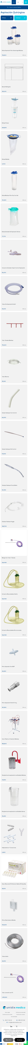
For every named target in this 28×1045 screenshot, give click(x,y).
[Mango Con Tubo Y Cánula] (14, 543)
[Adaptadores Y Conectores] (14, 833)
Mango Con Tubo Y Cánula (8, 557)
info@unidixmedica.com (15, 1022)
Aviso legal (7, 1012)
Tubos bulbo (5, 956)
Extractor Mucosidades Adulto (10, 594)
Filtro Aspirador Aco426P (8, 666)
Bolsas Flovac (5, 123)
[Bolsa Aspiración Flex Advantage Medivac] (14, 35)
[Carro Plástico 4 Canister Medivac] (14, 724)
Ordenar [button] (18, 18)
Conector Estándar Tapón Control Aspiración (13, 268)
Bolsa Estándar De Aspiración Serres (11, 231)
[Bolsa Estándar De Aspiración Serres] (14, 217)
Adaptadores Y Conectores (9, 847)
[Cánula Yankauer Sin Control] (14, 434)
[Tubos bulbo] (14, 941)
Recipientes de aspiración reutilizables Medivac (14, 775)
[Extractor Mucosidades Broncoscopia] (14, 615)
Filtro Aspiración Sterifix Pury (9, 702)
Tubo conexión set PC (7, 992)
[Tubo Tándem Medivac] (14, 325)
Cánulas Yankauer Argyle (8, 521)
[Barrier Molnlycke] (14, 72)
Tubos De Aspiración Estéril (9, 304)
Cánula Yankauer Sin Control (9, 449)
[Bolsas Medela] (14, 144)
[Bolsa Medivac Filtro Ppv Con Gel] (14, 180)
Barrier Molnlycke (6, 86)
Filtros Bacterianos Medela (8, 920)
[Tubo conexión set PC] (14, 977)
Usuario (18, 2)
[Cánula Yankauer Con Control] (14, 398)
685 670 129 (21, 1020)
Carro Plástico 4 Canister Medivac (10, 739)
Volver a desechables (15, 7)
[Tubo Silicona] (14, 362)
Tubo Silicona (5, 376)
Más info (8, 1040)
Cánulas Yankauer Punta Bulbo (9, 485)
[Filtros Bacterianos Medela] (14, 905)
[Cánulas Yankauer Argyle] (14, 506)
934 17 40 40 (8, 1020)
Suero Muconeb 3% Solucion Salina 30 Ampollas (14, 884)
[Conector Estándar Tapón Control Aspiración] (14, 253)
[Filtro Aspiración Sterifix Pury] (14, 688)
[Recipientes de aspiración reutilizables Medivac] (14, 760)
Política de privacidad (20, 1012)
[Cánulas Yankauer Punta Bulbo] (14, 470)
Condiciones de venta (7, 1014)
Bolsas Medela (5, 159)
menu (26, 2)
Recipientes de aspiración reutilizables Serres (13, 811)
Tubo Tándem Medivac (7, 340)
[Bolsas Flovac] (14, 108)
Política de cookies (20, 1014)
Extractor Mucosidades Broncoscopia (11, 630)
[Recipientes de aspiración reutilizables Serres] (14, 796)
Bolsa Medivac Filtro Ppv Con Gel (10, 195)
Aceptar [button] (19, 1040)
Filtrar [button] (4, 18)
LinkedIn (11, 1027)
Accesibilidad (14, 1016)
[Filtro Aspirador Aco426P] (14, 651)
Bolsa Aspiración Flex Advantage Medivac (12, 50)
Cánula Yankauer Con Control (9, 413)
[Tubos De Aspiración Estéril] (14, 289)
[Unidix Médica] (6, 2)
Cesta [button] (22, 2)
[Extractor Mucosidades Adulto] (14, 579)
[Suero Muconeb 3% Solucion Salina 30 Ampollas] (14, 869)
